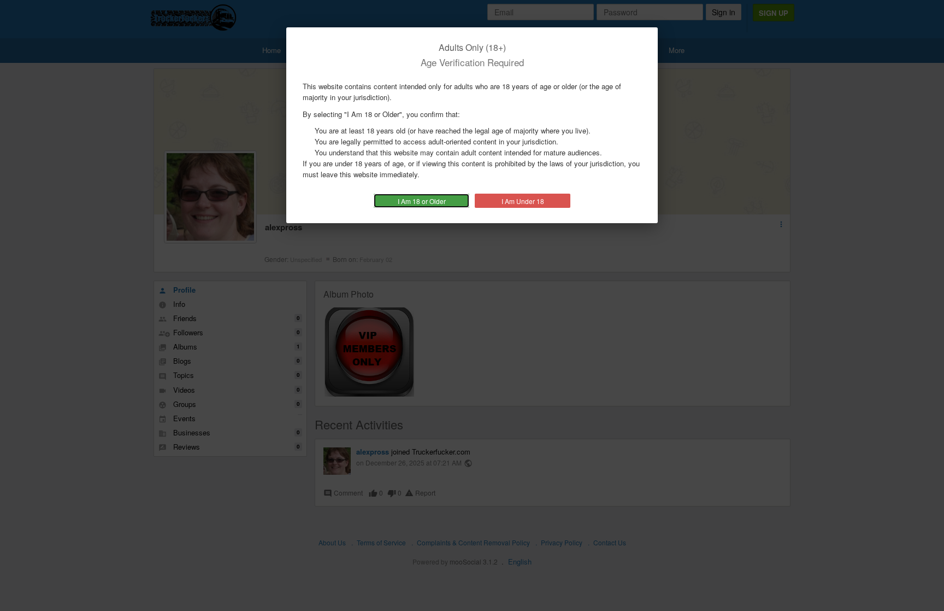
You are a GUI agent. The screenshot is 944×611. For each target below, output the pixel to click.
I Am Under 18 (523, 201)
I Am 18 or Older (422, 201)
